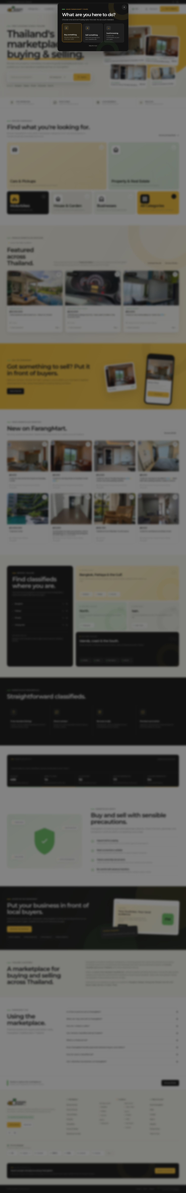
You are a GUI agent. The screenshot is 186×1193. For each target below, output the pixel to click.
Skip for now (93, 45)
